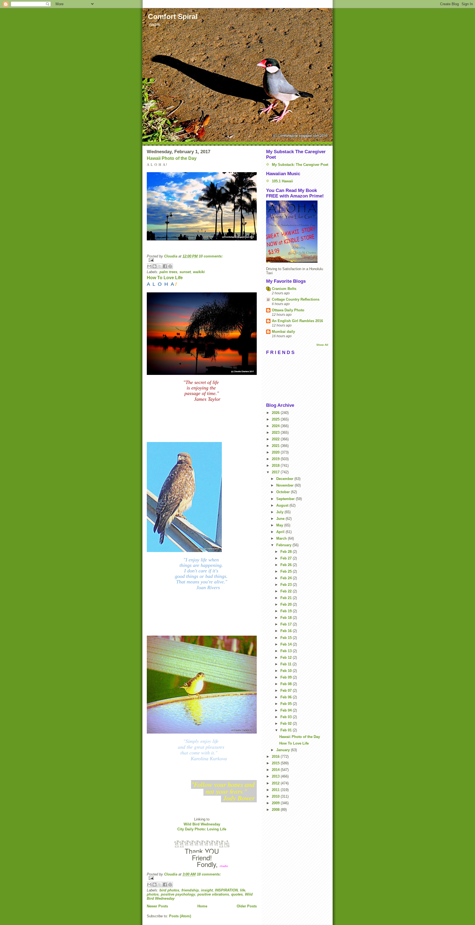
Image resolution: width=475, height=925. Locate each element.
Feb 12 (286, 657)
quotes (237, 894)
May (280, 525)
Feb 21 (286, 598)
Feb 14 (286, 644)
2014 (276, 770)
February (284, 545)
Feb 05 (286, 704)
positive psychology (178, 894)
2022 (276, 439)
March (282, 538)
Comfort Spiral (172, 16)
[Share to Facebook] (165, 266)
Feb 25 (286, 571)
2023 (276, 432)
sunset (185, 272)
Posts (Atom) (180, 916)
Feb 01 (286, 730)
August (282, 505)
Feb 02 (286, 723)
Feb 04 (286, 710)
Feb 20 (286, 604)
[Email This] (149, 266)
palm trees (168, 272)
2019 (276, 459)
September (286, 499)
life (242, 890)
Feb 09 (286, 677)
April (281, 532)
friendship (190, 890)
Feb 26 (286, 565)
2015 (276, 763)
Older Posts (247, 906)
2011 (276, 790)
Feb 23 (286, 585)
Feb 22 (286, 591)
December (285, 479)
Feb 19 (286, 611)
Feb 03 (286, 717)
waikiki (199, 272)
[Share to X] (159, 266)
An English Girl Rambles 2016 (297, 321)
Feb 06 (286, 697)
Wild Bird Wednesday (202, 824)
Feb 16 (286, 631)
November (285, 485)
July (280, 512)
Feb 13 (286, 651)
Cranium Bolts (284, 289)
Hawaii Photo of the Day (172, 158)
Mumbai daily (283, 332)
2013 (276, 776)
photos (153, 894)
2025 (276, 419)
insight (207, 890)
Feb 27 (286, 558)
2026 (276, 413)
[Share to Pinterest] (170, 266)
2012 (276, 783)
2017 (276, 472)
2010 (276, 796)
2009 (276, 803)
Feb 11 (286, 664)
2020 (276, 452)
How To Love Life (165, 277)
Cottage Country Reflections (295, 299)
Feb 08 (286, 684)
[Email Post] (202, 260)
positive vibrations (213, 894)
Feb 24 (286, 578)
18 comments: (209, 874)
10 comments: (211, 256)
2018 (276, 465)
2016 (276, 756)
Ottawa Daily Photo (288, 310)
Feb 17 (286, 624)
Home (202, 906)
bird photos (169, 890)
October (283, 492)
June (281, 519)
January (283, 750)
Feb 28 (286, 552)
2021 (276, 446)
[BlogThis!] (154, 266)
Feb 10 (286, 671)
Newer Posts (157, 906)
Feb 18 (286, 618)
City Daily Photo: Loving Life (201, 829)
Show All (322, 344)
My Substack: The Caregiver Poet (300, 165)
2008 (276, 810)
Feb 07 (286, 690)
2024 (276, 426)
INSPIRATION (226, 890)
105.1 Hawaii (282, 181)
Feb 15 (286, 638)
